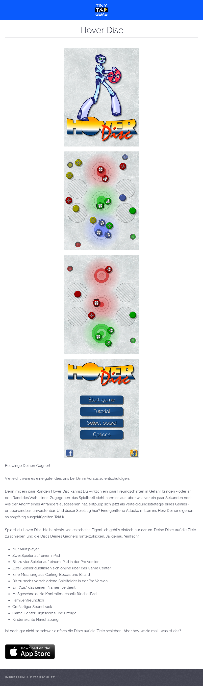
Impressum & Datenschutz (30, 677)
